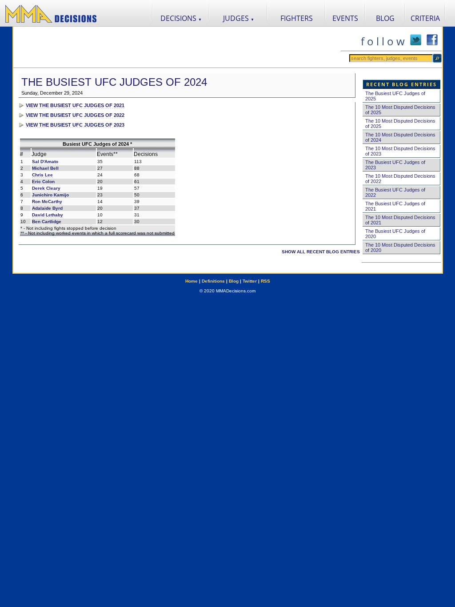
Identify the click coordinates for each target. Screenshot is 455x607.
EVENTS (345, 18)
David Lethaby (47, 214)
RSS (265, 281)
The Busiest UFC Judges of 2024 (114, 82)
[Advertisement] (177, 47)
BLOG (385, 18)
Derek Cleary (46, 188)
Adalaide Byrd (47, 208)
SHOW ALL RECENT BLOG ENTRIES (321, 251)
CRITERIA (425, 18)
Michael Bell (45, 168)
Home (191, 281)
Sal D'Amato (45, 161)
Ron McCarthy (47, 201)
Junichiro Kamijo (50, 194)
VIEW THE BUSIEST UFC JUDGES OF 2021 (75, 105)
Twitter (250, 281)
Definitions (213, 281)
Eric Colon (43, 181)
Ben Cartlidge (46, 221)
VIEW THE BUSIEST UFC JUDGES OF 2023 (75, 125)
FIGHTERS (296, 18)
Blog (234, 281)
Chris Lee (42, 174)
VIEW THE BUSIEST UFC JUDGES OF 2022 (75, 115)
